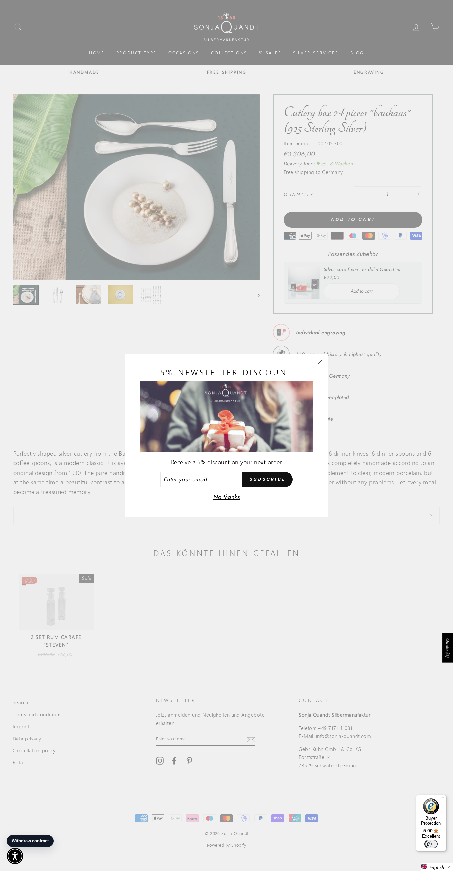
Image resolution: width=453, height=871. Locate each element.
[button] (437, 867)
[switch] (431, 844)
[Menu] (442, 799)
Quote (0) (447, 648)
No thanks (226, 497)
